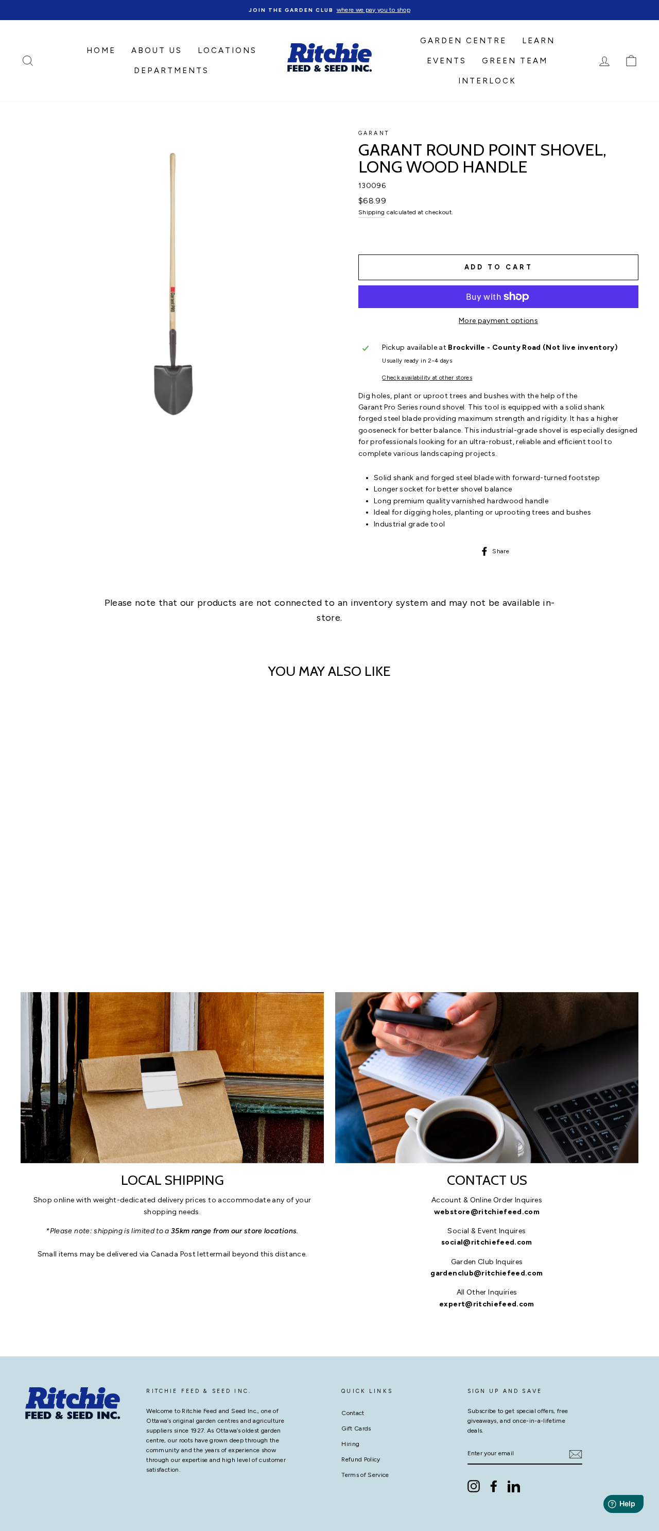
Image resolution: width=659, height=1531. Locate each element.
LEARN (538, 40)
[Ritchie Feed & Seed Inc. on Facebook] (494, 1486)
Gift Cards (356, 1428)
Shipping (371, 212)
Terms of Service (365, 1474)
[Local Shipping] (172, 1077)
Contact (352, 1413)
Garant (373, 133)
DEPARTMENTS (171, 70)
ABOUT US (156, 50)
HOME (101, 50)
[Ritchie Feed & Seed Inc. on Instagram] (473, 1486)
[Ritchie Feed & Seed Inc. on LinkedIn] (514, 1486)
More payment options (498, 320)
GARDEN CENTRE (463, 40)
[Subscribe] (575, 1454)
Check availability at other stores (427, 377)
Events (446, 60)
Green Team (515, 60)
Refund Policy (360, 1459)
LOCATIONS (227, 50)
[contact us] (486, 1077)
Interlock (487, 81)
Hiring (350, 1444)
